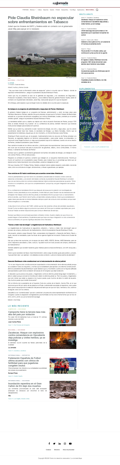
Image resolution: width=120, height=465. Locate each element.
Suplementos (80, 10)
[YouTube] (70, 444)
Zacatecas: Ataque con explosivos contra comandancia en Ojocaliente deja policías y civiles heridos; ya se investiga (26, 336)
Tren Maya (73, 10)
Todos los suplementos (96, 147)
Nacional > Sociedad (16, 330)
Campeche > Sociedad (17, 309)
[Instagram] (64, 444)
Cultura (40, 10)
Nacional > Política (16, 80)
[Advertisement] (42, 416)
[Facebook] (49, 444)
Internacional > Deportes (19, 355)
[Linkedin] (59, 444)
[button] (81, 116)
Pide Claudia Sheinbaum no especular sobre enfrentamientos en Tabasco (41, 20)
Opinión (52, 10)
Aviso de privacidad (68, 449)
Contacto (48, 449)
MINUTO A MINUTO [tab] (86, 14)
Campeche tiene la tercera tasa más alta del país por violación (26, 313)
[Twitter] (54, 444)
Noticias (32, 10)
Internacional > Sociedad (19, 380)
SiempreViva (64, 10)
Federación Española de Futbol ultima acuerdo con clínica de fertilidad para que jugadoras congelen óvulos (24, 362)
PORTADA (25, 10)
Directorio (57, 449)
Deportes (45, 10)
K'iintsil (58, 10)
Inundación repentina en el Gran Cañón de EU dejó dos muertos (25, 385)
